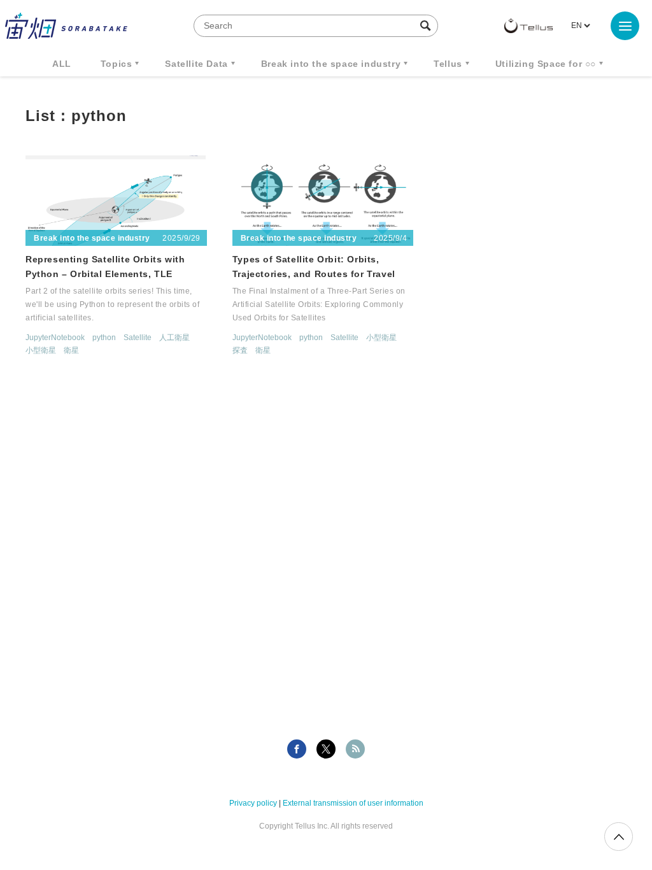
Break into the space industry (330, 64)
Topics (116, 64)
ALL (61, 64)
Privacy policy (253, 803)
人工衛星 (174, 337)
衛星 (71, 350)
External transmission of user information (353, 803)
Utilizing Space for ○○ (545, 64)
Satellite (138, 337)
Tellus (448, 64)
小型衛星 (40, 350)
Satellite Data (196, 64)
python (104, 337)
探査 (240, 350)
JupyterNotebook (55, 337)
